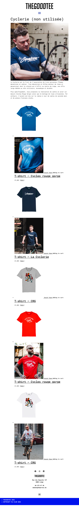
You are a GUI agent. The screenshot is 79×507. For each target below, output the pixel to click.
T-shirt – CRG (25, 301)
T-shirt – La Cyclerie (31, 257)
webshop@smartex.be (39, 487)
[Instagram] (39, 471)
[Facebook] (35, 471)
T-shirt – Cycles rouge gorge (37, 176)
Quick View (48, 172)
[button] (39, 13)
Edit (22, 180)
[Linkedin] (43, 471)
